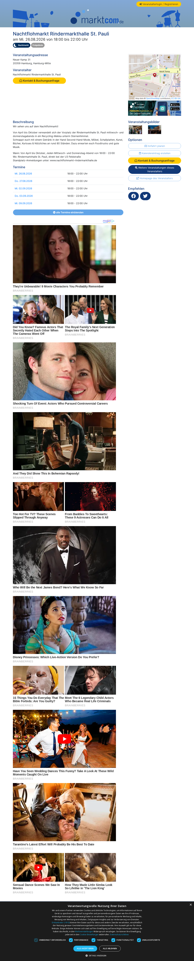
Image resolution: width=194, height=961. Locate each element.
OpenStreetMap (153, 98)
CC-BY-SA (175, 98)
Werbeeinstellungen (84, 931)
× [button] (190, 905)
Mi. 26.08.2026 (23, 173)
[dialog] (97, 931)
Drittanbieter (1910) (61, 922)
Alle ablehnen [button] (110, 948)
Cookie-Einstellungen (89, 934)
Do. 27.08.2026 (23, 180)
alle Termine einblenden (69, 212)
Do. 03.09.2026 (24, 195)
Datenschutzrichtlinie (119, 934)
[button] (97, 955)
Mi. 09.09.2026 (23, 203)
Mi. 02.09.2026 (23, 188)
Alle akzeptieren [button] (85, 948)
